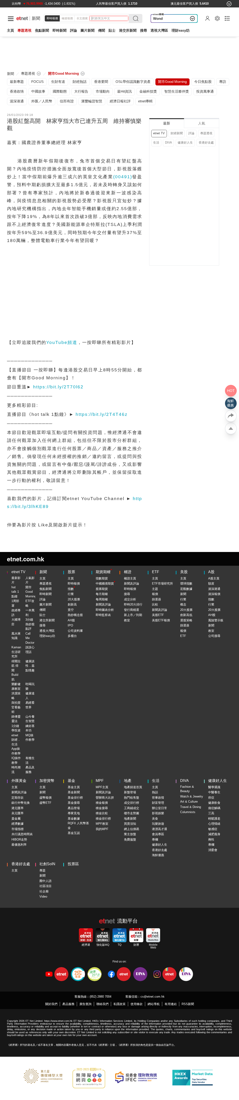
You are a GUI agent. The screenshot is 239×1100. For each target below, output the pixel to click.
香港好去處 (206, 142)
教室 (127, 620)
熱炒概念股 (75, 615)
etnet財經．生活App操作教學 (16, 744)
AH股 (71, 620)
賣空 (71, 610)
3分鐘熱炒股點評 (30, 624)
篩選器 (156, 599)
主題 (155, 589)
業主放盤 (130, 834)
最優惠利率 (19, 844)
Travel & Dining (190, 807)
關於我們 (51, 1004)
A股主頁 (213, 578)
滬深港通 (214, 589)
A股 (211, 572)
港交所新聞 (128, 30)
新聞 (36, 18)
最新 (166, 123)
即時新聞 (45, 594)
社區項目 (45, 886)
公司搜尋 (214, 636)
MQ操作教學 (30, 737)
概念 (183, 604)
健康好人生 (185, 142)
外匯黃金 (18, 781)
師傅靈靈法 (16, 719)
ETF (155, 572)
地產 (127, 781)
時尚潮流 (16, 770)
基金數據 (74, 818)
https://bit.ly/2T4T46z (102, 414)
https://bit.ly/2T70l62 (58, 386)
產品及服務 (30, 770)
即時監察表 (103, 615)
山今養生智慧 (30, 719)
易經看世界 (30, 705)
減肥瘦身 (214, 834)
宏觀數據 (186, 589)
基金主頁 (74, 787)
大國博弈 (16, 622)
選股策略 (186, 620)
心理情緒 (214, 823)
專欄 (155, 839)
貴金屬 (16, 818)
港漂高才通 (159, 829)
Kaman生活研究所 (16, 652)
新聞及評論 (103, 604)
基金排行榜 (75, 797)
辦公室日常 (159, 808)
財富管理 (158, 802)
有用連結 (171, 1004)
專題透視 (206, 133)
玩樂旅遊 (158, 823)
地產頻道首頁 (133, 787)
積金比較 (102, 813)
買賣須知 (130, 823)
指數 (71, 589)
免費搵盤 (130, 839)
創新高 (72, 604)
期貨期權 (103, 572)
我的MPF (102, 829)
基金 (71, 781)
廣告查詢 (85, 1004)
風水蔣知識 (16, 636)
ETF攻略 (29, 603)
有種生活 (30, 760)
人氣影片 (30, 580)
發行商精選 (131, 610)
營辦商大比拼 (105, 797)
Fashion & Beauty (187, 789)
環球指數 (186, 583)
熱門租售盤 (131, 797)
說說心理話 (30, 650)
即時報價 (52, 18)
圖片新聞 (88, 30)
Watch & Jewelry (191, 796)
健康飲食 (214, 802)
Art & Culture (189, 801)
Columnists (187, 812)
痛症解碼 (214, 808)
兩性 (211, 839)
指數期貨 (102, 578)
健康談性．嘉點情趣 (30, 665)
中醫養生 (214, 792)
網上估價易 (131, 829)
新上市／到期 (133, 615)
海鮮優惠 (158, 855)
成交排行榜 (131, 802)
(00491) (122, 176)
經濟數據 (17, 823)
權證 (127, 572)
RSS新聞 (188, 1004)
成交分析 (130, 599)
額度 (211, 583)
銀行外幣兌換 (20, 802)
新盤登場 (130, 792)
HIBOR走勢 (19, 839)
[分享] (231, 416)
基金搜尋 (74, 802)
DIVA (168, 142)
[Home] (22, 18)
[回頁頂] (231, 428)
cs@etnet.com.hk (153, 996)
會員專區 (158, 834)
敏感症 (212, 829)
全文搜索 (82, 18)
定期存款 (17, 797)
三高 (211, 813)
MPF (100, 781)
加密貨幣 (46, 781)
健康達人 (30, 696)
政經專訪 (16, 613)
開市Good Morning (30, 591)
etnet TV (159, 133)
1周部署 (15, 603)
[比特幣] (16, 3)
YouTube (61, 342)
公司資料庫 (75, 630)
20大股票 (74, 599)
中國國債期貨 (105, 583)
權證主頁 (130, 578)
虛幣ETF (45, 802)
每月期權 (102, 594)
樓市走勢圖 (131, 813)
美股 (184, 572)
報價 (155, 594)
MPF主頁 (102, 787)
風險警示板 (215, 620)
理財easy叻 (181, 30)
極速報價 (67, 18)
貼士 (42, 615)
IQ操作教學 (16, 760)
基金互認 (74, 833)
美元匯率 (17, 813)
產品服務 (68, 1004)
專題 (42, 870)
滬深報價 (214, 594)
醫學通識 (214, 787)
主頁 (10, 30)
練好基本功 (30, 728)
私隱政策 (119, 1004)
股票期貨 (102, 589)
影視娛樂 (158, 813)
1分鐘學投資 (16, 728)
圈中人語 (45, 881)
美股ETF (158, 615)
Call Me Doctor (29, 638)
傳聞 (42, 610)
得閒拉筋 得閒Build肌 (16, 670)
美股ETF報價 (161, 620)
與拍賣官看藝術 (16, 707)
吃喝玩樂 (30, 686)
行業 (71, 594)
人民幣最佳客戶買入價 (111, 3)
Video (43, 896)
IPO (70, 625)
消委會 (212, 850)
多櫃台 (72, 636)
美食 (155, 818)
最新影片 (16, 580)
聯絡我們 (102, 1004)
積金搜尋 (102, 808)
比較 (155, 604)
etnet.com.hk (25, 559)
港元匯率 (17, 808)
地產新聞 (130, 818)
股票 (71, 572)
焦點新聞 (45, 589)
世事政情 (158, 797)
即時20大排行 (133, 604)
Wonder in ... (163, 18)
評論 (191, 133)
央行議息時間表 (22, 834)
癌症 (211, 797)
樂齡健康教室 (16, 686)
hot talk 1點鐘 (15, 591)
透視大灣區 (159, 30)
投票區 (73, 864)
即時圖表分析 (105, 610)
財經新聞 (177, 133)
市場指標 (17, 829)
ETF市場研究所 (162, 583)
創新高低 (186, 615)
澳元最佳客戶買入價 (184, 3)
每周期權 (102, 599)
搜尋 (143, 30)
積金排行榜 (103, 818)
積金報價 (102, 802)
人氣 (201, 123)
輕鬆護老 (214, 818)
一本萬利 (30, 613)
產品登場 (74, 808)
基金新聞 (74, 792)
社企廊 (44, 891)
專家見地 (74, 813)
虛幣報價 (45, 797)
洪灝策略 (16, 696)
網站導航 (154, 1004)
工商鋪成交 (131, 808)
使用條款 (136, 1004)
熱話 (155, 792)
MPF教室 (102, 823)
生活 (156, 142)
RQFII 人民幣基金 (78, 825)
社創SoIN (47, 864)
